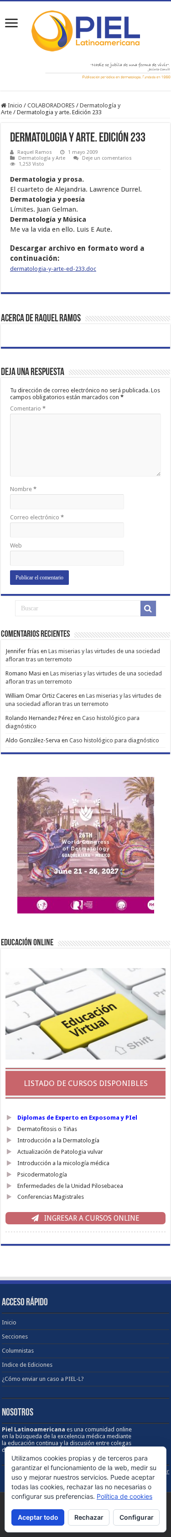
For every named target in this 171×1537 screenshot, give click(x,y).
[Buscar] (148, 608)
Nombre (23, 489)
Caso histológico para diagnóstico (114, 740)
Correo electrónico (37, 517)
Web (16, 545)
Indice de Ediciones (27, 1364)
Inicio (14, 105)
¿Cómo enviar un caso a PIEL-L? (43, 1378)
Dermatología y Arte (41, 158)
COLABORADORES (51, 105)
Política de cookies (124, 1496)
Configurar (136, 1517)
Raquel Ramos (34, 152)
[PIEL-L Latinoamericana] (85, 29)
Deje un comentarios (107, 158)
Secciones (15, 1336)
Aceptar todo (38, 1517)
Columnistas (18, 1350)
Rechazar (89, 1517)
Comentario (28, 408)
